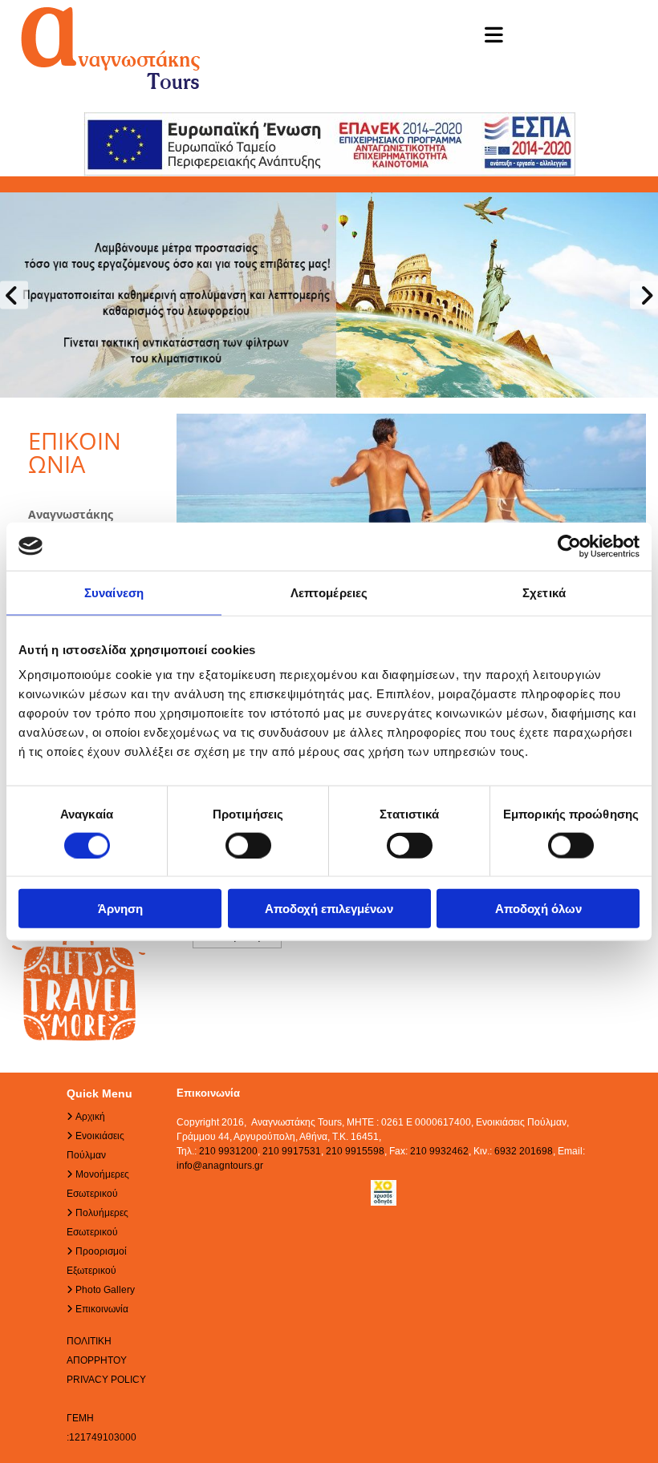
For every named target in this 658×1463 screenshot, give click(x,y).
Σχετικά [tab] (544, 592)
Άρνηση (120, 908)
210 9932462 (439, 1151)
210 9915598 (355, 1151)
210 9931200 (228, 1151)
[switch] (248, 845)
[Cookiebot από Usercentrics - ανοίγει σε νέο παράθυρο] (569, 546)
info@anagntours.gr (220, 1165)
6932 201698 (523, 1151)
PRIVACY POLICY (106, 1379)
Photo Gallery (105, 1289)
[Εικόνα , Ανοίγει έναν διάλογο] (329, 295)
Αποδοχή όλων (538, 908)
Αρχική (90, 1116)
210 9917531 (291, 1151)
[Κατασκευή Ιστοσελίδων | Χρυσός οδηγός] (384, 1193)
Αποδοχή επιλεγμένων (329, 908)
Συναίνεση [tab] (114, 592)
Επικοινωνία (101, 1309)
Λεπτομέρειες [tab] (329, 592)
